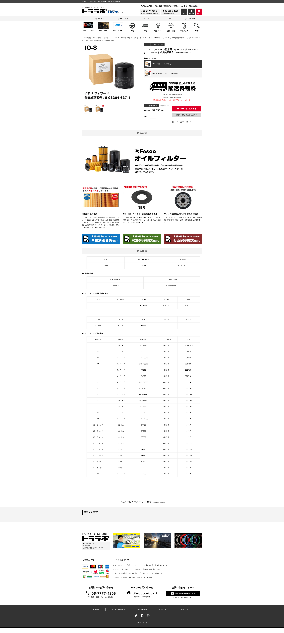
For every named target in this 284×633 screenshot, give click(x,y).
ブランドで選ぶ (118, 30)
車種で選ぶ (103, 30)
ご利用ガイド (98, 18)
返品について (186, 609)
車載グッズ (184, 31)
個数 (145, 116)
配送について (147, 18)
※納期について (164, 106)
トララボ (144, 623)
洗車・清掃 (171, 31)
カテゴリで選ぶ (88, 30)
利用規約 (96, 609)
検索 (196, 31)
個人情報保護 (142, 609)
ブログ (168, 18)
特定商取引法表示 (118, 609)
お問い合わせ (189, 18)
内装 (132, 31)
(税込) (161, 64)
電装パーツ (158, 31)
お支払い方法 (122, 18)
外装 (145, 31)
